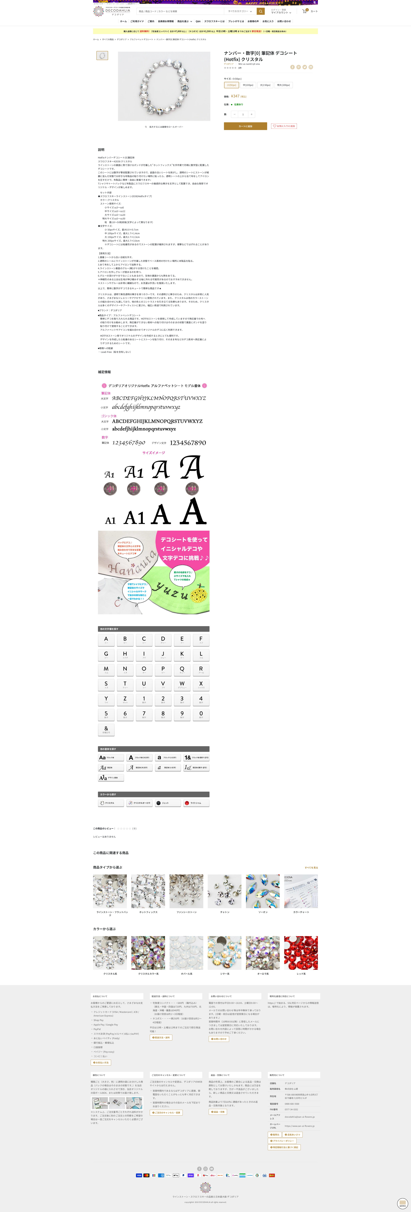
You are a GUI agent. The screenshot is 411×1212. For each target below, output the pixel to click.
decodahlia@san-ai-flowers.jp (300, 1116)
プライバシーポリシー (283, 1140)
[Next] (318, 953)
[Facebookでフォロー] (199, 1169)
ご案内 (151, 21)
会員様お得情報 (166, 21)
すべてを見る (312, 867)
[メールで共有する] (311, 67)
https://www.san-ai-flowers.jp (300, 1125)
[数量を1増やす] (251, 114)
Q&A (198, 21)
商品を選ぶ (183, 21)
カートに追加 (245, 126)
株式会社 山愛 (291, 1088)
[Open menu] (402, 1203)
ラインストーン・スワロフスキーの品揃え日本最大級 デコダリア (205, 1196)
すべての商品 (108, 39)
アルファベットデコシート (141, 39)
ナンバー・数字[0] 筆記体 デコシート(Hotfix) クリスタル (181, 39)
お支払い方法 (102, 1062)
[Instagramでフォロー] (205, 1169)
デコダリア (122, 39)
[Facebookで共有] (292, 67)
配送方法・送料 (162, 1037)
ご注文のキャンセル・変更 (167, 1112)
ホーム (123, 21)
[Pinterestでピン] (298, 67)
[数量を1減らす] (234, 114)
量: (225, 114)
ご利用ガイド (137, 21)
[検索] (261, 11)
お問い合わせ (284, 21)
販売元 (275, 1134)
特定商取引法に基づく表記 (285, 1147)
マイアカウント (280, 12)
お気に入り (268, 21)
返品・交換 (218, 1111)
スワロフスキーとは (214, 21)
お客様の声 (253, 21)
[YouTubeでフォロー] (211, 1169)
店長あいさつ (293, 1134)
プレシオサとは (236, 21)
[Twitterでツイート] (304, 67)
